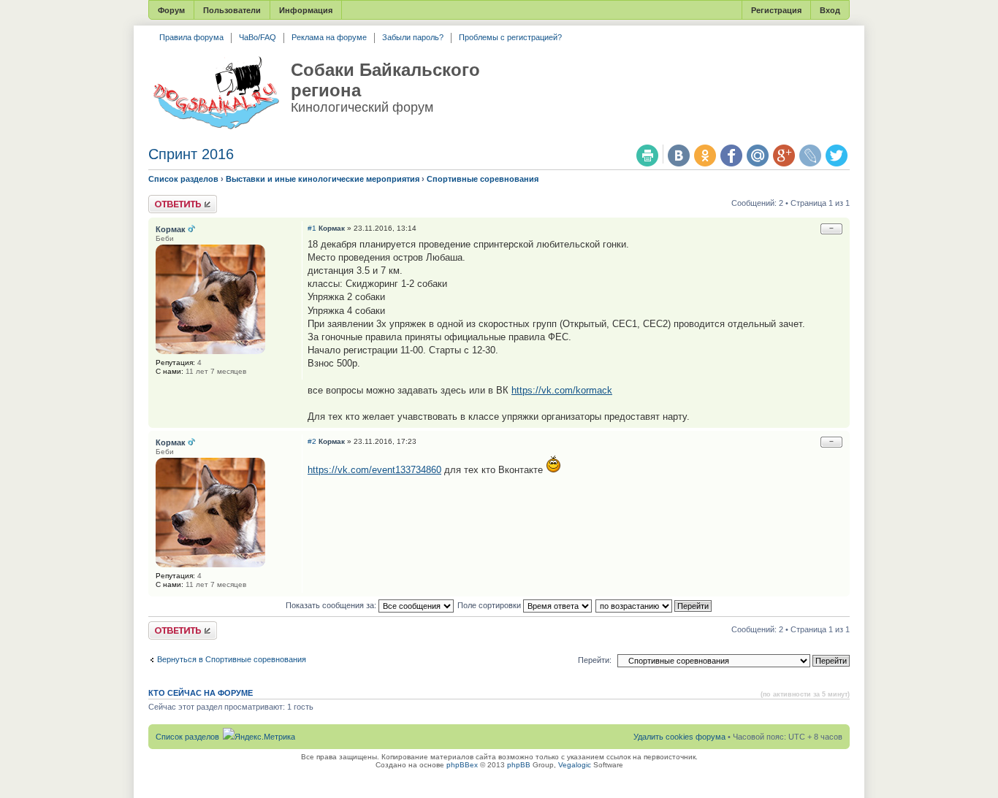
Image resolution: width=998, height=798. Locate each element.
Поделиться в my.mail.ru (758, 155)
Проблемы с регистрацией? (510, 37)
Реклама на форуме (329, 37)
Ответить (165, 199)
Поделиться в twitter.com (836, 155)
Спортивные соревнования (482, 178)
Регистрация (776, 10)
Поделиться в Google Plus (784, 155)
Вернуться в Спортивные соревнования (231, 659)
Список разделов (183, 178)
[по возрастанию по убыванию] (654, 605)
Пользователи (232, 10)
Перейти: (595, 660)
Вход (830, 10)
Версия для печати (647, 155)
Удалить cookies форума (679, 736)
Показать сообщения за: (332, 605)
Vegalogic (574, 765)
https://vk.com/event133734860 (374, 469)
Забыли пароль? (412, 37)
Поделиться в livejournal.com (810, 155)
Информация (305, 10)
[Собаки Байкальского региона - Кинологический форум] (216, 93)
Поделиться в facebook (731, 155)
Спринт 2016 (191, 154)
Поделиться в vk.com (679, 155)
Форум (171, 10)
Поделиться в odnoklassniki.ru (705, 155)
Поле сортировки (490, 605)
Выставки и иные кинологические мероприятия (322, 178)
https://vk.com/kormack (561, 390)
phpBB (518, 765)
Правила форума (191, 37)
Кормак (332, 228)
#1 (312, 228)
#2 (312, 441)
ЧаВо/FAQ (257, 37)
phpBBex (462, 765)
